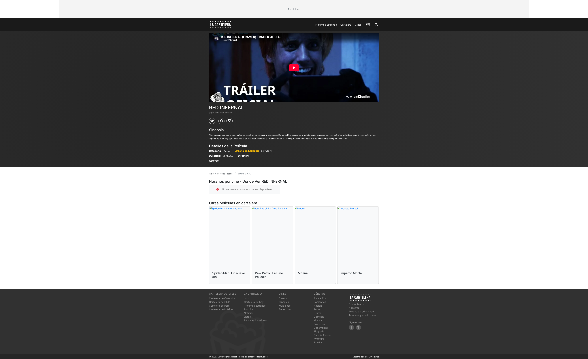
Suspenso (319, 324)
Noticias (248, 313)
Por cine (248, 309)
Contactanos (356, 304)
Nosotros (354, 307)
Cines (358, 24)
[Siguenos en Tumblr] (358, 327)
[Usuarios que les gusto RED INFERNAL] (221, 121)
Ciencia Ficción (322, 335)
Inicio (247, 298)
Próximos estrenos (255, 305)
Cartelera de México (221, 309)
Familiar (318, 342)
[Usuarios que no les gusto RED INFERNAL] (229, 121)
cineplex (284, 302)
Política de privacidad (361, 311)
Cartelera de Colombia (222, 298)
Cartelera (345, 24)
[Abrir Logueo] (368, 24)
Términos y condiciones (362, 315)
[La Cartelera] (220, 24)
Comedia (319, 316)
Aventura (319, 338)
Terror (317, 309)
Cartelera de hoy (254, 302)
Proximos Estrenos (326, 24)
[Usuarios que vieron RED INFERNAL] (212, 121)
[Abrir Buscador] (376, 24)
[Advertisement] (294, 9)
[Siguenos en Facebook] (351, 327)
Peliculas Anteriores (255, 320)
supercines (285, 309)
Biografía (319, 331)
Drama (317, 313)
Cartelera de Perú (219, 305)
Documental (321, 327)
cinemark (284, 298)
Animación (320, 298)
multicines (284, 305)
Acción (318, 305)
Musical (318, 320)
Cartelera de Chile (219, 302)
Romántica (320, 302)
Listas (247, 316)
